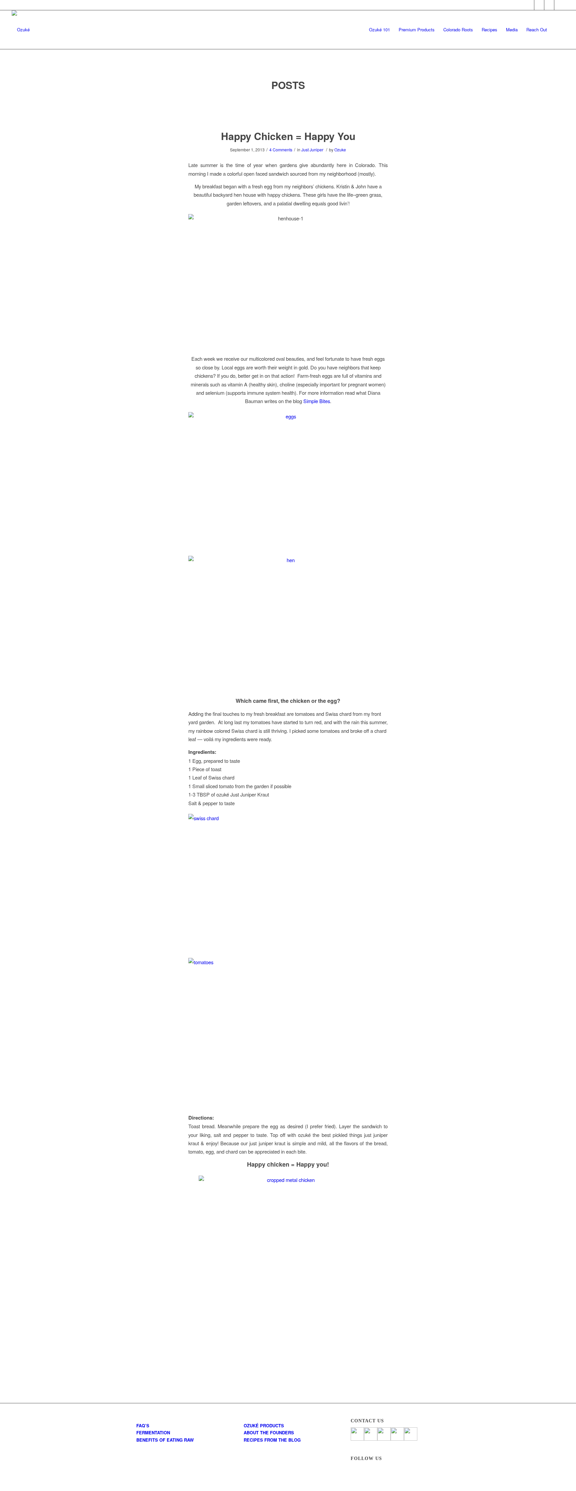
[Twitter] (539, 5)
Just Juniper (312, 149)
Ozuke (340, 149)
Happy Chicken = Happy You (288, 136)
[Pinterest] (549, 5)
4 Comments (280, 149)
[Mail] (559, 5)
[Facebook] (529, 5)
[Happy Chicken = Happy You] (288, 110)
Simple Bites (316, 400)
